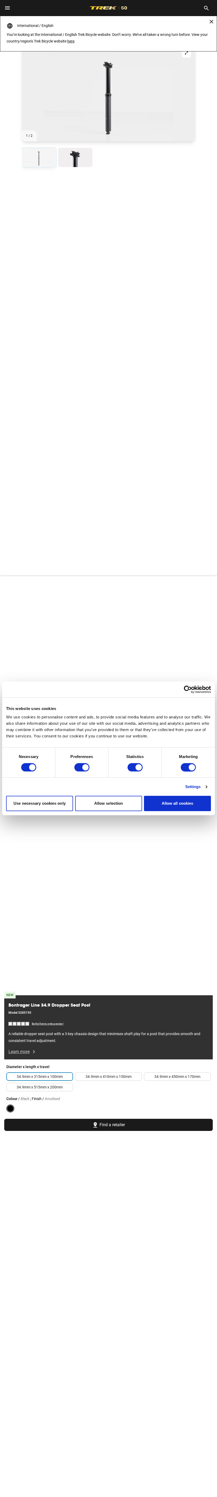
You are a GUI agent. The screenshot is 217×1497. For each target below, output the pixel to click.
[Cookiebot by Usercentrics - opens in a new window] (188, 689)
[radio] (39, 157)
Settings (193, 786)
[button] (108, 92)
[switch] (81, 767)
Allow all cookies (177, 803)
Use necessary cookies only (39, 803)
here (70, 41)
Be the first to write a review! (48, 1023)
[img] (19, 1023)
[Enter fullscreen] (186, 53)
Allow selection (108, 803)
